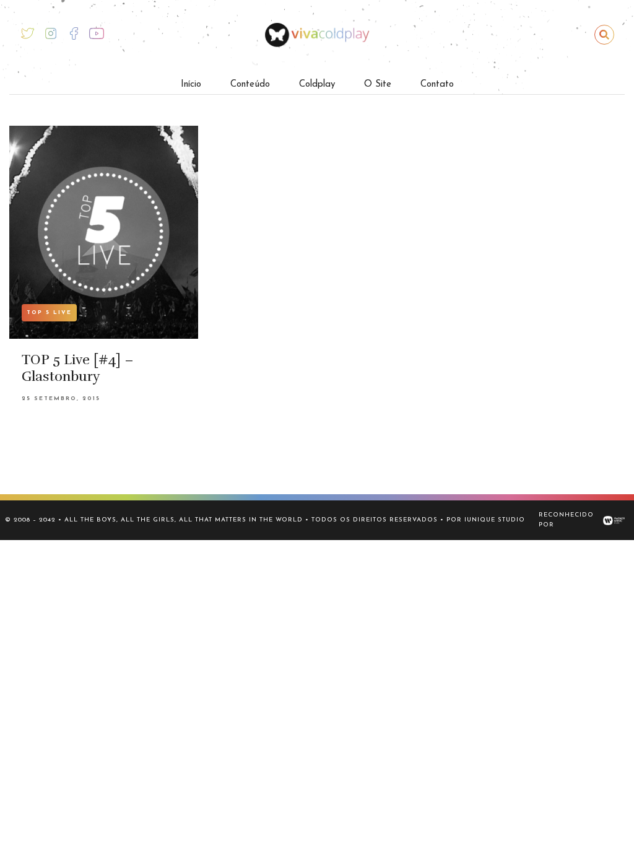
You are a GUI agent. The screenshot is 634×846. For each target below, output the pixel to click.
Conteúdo (250, 84)
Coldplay (317, 84)
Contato (437, 84)
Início (191, 84)
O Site (377, 84)
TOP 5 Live (49, 312)
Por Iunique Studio (485, 520)
